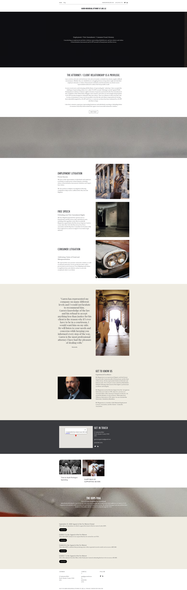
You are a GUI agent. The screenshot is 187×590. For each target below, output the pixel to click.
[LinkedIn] (127, 2)
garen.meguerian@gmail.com (102, 439)
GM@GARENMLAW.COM (108, 2)
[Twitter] (125, 2)
